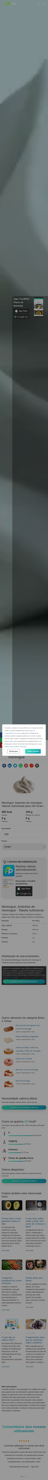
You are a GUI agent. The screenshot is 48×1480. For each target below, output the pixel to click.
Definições (13, 751)
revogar (10, 741)
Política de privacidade (11, 746)
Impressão (23, 746)
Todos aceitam (33, 751)
